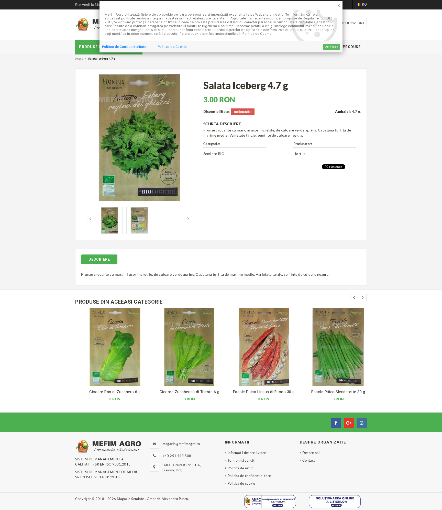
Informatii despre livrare (247, 453)
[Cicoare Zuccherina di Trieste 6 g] (184, 347)
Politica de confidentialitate (249, 476)
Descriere (99, 259)
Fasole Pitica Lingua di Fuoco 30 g (258, 392)
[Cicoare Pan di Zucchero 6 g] (109, 347)
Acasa (79, 58)
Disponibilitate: (216, 111)
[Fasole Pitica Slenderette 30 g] (333, 347)
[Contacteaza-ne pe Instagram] (362, 423)
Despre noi (310, 453)
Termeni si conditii (242, 460)
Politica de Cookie (172, 47)
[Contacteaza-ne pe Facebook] (336, 423)
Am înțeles (331, 46)
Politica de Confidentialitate (124, 47)
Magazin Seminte (131, 499)
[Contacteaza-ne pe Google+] (349, 423)
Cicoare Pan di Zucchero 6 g (109, 392)
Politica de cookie (241, 483)
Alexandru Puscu (175, 499)
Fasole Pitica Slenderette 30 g (333, 392)
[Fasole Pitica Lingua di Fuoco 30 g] (258, 347)
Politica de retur (240, 468)
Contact (308, 460)
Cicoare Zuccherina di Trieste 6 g (184, 392)
